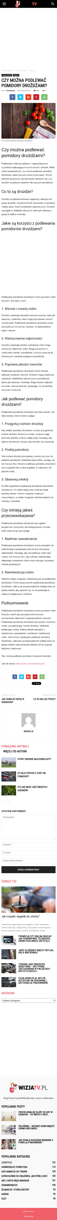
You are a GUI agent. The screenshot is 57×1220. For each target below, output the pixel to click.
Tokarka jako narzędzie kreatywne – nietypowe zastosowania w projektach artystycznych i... (34, 968)
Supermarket (6, 75)
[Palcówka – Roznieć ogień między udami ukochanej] (8, 1130)
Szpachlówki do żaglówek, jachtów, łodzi (24, 1176)
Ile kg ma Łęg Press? (44, 699)
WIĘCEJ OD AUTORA (15, 751)
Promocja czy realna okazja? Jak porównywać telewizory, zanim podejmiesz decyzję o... (35, 938)
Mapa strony (28, 1211)
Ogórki (16, 75)
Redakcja (11, 90)
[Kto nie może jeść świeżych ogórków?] (8, 790)
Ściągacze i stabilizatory (15, 1189)
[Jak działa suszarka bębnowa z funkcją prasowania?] (8, 1144)
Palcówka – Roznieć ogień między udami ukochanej (36, 1127)
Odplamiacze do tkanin (14, 1171)
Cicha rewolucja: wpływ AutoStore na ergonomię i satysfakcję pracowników (33, 980)
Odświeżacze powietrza (14, 1167)
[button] (53, 4)
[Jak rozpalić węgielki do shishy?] (28, 899)
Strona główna (7, 70)
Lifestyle (6, 1162)
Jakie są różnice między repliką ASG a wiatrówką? (35, 951)
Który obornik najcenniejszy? (34, 759)
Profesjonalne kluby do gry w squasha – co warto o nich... (35, 1113)
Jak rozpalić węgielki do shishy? (20, 916)
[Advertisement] (28, 37)
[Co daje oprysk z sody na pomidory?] (8, 776)
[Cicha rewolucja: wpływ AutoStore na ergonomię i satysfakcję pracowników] (8, 982)
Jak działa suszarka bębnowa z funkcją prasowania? (35, 1141)
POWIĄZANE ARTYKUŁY (15, 746)
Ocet (4, 1198)
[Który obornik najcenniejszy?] (8, 762)
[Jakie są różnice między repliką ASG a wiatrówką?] (8, 954)
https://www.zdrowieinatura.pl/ (30, 663)
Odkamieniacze (9, 1185)
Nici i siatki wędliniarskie (15, 1180)
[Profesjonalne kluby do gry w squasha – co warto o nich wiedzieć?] (8, 1116)
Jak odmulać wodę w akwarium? (12, 701)
